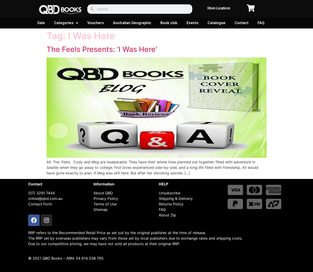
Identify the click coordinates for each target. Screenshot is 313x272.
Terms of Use (105, 204)
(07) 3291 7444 (41, 193)
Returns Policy (171, 204)
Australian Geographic (132, 23)
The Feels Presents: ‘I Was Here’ (102, 49)
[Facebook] (34, 220)
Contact (241, 23)
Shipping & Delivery (176, 198)
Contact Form (40, 204)
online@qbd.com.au (45, 198)
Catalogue (216, 23)
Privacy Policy (105, 198)
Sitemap (100, 209)
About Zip (167, 215)
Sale (41, 23)
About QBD (103, 193)
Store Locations (218, 8)
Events (192, 23)
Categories (64, 23)
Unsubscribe (169, 193)
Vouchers (95, 23)
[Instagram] (46, 220)
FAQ (261, 23)
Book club (168, 23)
